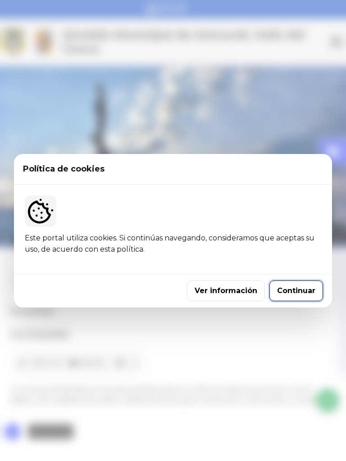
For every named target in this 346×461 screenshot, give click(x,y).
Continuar (296, 290)
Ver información (226, 290)
